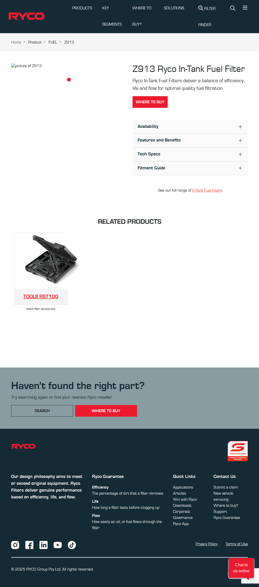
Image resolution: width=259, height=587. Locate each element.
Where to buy (150, 102)
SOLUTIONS (174, 8)
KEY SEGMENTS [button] (112, 16)
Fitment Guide (151, 168)
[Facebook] (29, 545)
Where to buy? (225, 505)
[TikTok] (72, 545)
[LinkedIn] (43, 545)
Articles (179, 493)
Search (42, 411)
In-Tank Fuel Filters (207, 190)
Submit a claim (225, 487)
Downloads (182, 505)
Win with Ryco (185, 499)
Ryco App (181, 524)
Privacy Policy (207, 544)
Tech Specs (149, 154)
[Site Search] (232, 9)
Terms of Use (237, 544)
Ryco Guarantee (226, 518)
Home (16, 42)
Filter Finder (206, 17)
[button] (245, 9)
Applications (183, 487)
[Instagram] (15, 545)
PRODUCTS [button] (82, 8)
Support (220, 512)
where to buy (106, 411)
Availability (148, 126)
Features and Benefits (159, 140)
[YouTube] (58, 545)
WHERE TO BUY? (142, 16)
